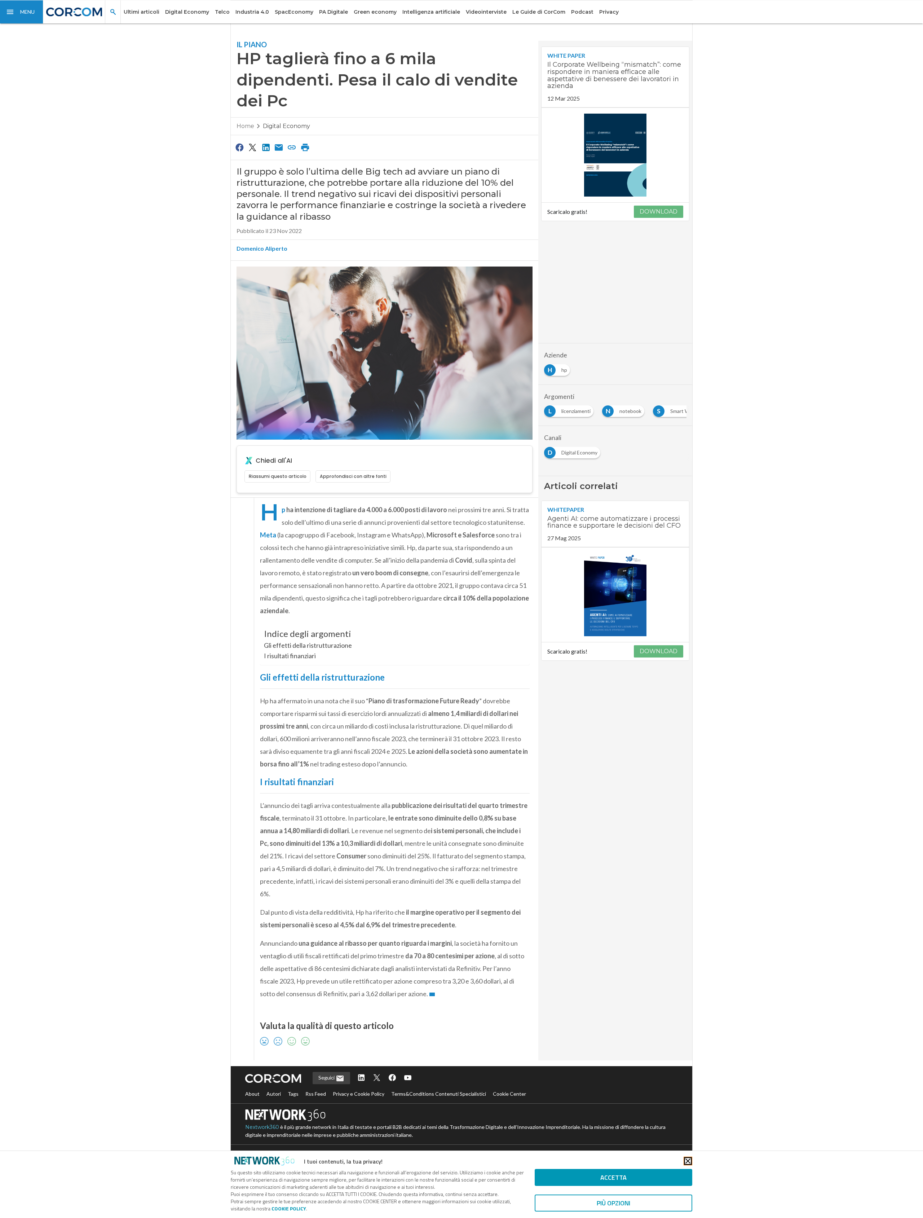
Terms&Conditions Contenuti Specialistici (438, 1094)
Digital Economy (187, 12)
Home (245, 126)
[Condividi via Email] (278, 147)
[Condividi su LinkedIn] (265, 147)
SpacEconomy (294, 12)
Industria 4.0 (252, 12)
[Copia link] (292, 147)
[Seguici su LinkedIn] (361, 1078)
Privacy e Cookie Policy (358, 1094)
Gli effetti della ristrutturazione (308, 645)
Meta (268, 535)
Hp (283, 510)
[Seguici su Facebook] (392, 1078)
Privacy (609, 12)
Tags (293, 1094)
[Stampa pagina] (305, 147)
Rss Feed (315, 1094)
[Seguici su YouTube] (407, 1078)
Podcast (582, 12)
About (252, 1094)
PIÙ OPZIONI (613, 1203)
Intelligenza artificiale (431, 12)
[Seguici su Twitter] (376, 1078)
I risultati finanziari (290, 656)
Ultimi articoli (141, 12)
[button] (21, 11)
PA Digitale (333, 12)
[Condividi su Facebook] (239, 147)
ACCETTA (613, 1177)
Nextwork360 (262, 1127)
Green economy (375, 12)
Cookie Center (509, 1094)
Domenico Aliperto (262, 248)
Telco (222, 12)
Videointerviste (486, 12)
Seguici (327, 1077)
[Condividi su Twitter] (252, 147)
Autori (273, 1094)
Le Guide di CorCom (538, 12)
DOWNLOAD (658, 211)
